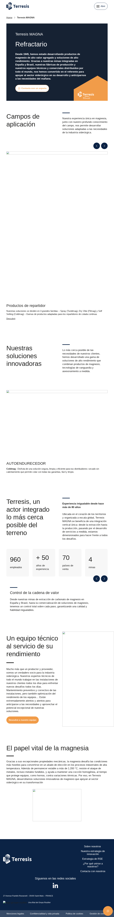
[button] (96, 146)
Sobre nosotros (93, 846)
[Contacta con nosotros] (108, 911)
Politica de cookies (75, 913)
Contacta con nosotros (92, 871)
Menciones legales (15, 913)
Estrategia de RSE (92, 858)
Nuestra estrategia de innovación (93, 853)
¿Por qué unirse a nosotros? (93, 865)
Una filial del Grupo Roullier (39, 902)
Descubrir (10, 318)
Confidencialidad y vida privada (45, 913)
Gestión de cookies (99, 913)
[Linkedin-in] (55, 886)
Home (9, 17)
